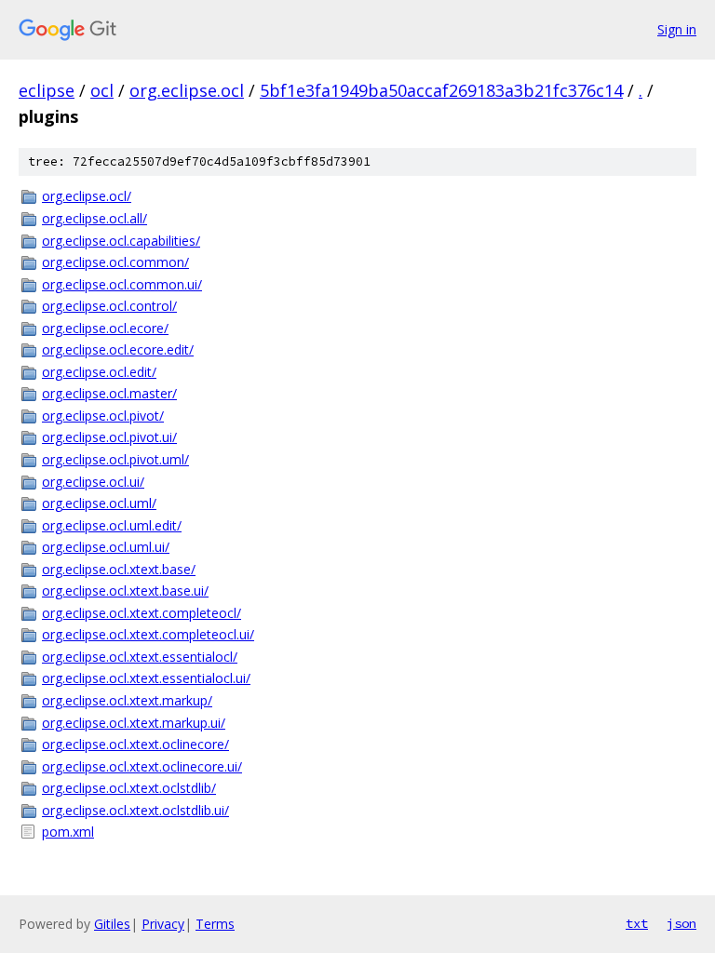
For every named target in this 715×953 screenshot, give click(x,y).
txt (637, 923)
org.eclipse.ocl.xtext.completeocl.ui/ (148, 634)
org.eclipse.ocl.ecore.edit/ (118, 349)
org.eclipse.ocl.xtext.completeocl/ (141, 613)
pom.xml (68, 831)
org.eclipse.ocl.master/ (109, 393)
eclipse (46, 90)
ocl (102, 90)
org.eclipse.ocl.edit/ (99, 372)
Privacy (163, 924)
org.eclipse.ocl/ (86, 196)
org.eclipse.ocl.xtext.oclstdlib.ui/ (135, 810)
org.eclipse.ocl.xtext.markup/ (127, 700)
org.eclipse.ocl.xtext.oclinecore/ (135, 744)
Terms (215, 924)
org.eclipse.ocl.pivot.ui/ (109, 437)
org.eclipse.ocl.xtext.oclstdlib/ (129, 788)
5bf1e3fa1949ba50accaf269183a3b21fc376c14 (441, 90)
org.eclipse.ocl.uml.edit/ (112, 525)
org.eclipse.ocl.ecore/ (105, 328)
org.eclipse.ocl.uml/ (99, 503)
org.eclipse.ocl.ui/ (93, 481)
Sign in (676, 29)
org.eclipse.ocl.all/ (94, 218)
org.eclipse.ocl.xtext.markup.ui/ (133, 723)
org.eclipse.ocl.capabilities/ (121, 240)
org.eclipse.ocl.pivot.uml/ (115, 459)
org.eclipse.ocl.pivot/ (103, 415)
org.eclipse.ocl (186, 90)
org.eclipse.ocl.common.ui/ (122, 284)
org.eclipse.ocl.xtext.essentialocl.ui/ (146, 678)
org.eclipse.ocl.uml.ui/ (105, 547)
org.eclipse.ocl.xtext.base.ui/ (125, 590)
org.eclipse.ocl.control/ (109, 306)
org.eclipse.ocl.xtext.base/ (119, 569)
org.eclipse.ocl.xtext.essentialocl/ (139, 656)
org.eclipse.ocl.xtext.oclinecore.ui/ (142, 766)
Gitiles (112, 924)
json (681, 923)
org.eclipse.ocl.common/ (115, 262)
